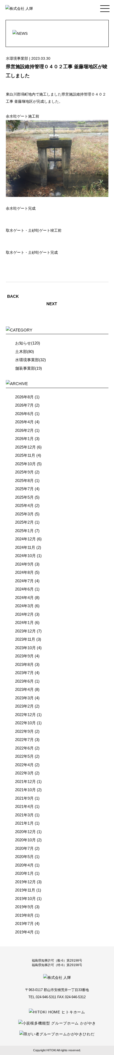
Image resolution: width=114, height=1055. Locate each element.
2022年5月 (24, 756)
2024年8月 (24, 572)
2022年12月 (25, 714)
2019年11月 (25, 890)
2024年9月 (24, 564)
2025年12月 (25, 447)
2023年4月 (24, 689)
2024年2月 (24, 614)
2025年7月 (24, 488)
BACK (13, 296)
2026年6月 (24, 413)
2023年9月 (24, 656)
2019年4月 (24, 932)
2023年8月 (24, 664)
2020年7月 (24, 848)
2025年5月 (24, 497)
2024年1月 (24, 622)
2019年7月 (24, 923)
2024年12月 (25, 539)
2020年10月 (25, 840)
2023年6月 (24, 681)
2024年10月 (25, 555)
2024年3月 (24, 606)
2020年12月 (25, 831)
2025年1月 (24, 530)
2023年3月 (24, 698)
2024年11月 (25, 547)
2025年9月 (24, 472)
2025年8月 (24, 480)
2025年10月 (25, 464)
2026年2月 (24, 430)
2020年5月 (24, 856)
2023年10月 (25, 647)
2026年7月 (24, 405)
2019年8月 (24, 915)
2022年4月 (24, 765)
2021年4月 (24, 806)
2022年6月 (24, 748)
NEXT (51, 304)
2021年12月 (25, 781)
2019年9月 (24, 907)
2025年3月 (24, 514)
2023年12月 (25, 631)
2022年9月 (24, 731)
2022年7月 (24, 739)
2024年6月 (24, 589)
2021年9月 (24, 798)
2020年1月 (24, 873)
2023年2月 (24, 706)
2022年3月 (24, 773)
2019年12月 (25, 882)
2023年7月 (24, 672)
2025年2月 (24, 522)
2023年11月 (25, 639)
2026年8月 (24, 397)
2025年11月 (25, 455)
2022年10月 (25, 723)
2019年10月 (25, 898)
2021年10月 (25, 789)
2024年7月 (24, 581)
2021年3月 (24, 815)
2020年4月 (24, 865)
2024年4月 (24, 597)
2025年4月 (24, 505)
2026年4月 (24, 422)
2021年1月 (24, 823)
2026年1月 (24, 438)
